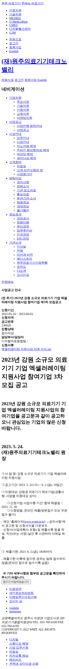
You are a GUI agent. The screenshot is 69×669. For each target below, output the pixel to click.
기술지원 (15, 14)
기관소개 (15, 242)
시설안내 (15, 134)
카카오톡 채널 (18, 655)
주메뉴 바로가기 (32, 3)
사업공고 (15, 122)
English (13, 51)
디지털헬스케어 (20, 28)
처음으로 (15, 39)
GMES (13, 25)
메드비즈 (15, 659)
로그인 (13, 43)
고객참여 (15, 162)
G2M (12, 32)
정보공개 (15, 214)
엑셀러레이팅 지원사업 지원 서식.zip (26, 349)
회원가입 (15, 47)
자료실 (13, 651)
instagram (15, 611)
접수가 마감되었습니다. (16, 581)
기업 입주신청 (18, 647)
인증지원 (15, 10)
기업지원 (15, 97)
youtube (14, 608)
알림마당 (15, 178)
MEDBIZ (15, 18)
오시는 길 (15, 601)
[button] (8, 282)
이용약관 (15, 589)
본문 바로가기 (11, 3)
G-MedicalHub (18, 21)
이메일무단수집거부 (23, 597)
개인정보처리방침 (21, 593)
